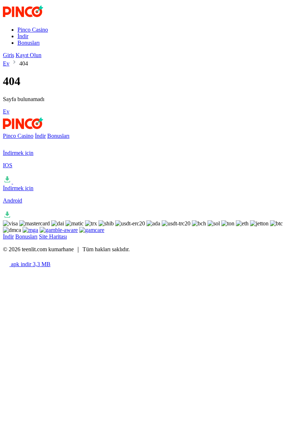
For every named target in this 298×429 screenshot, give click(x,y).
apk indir (30, 264)
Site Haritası (53, 236)
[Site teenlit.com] (38, 17)
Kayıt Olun (28, 55)
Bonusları (28, 43)
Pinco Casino (32, 30)
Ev (6, 63)
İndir (22, 36)
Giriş (8, 55)
